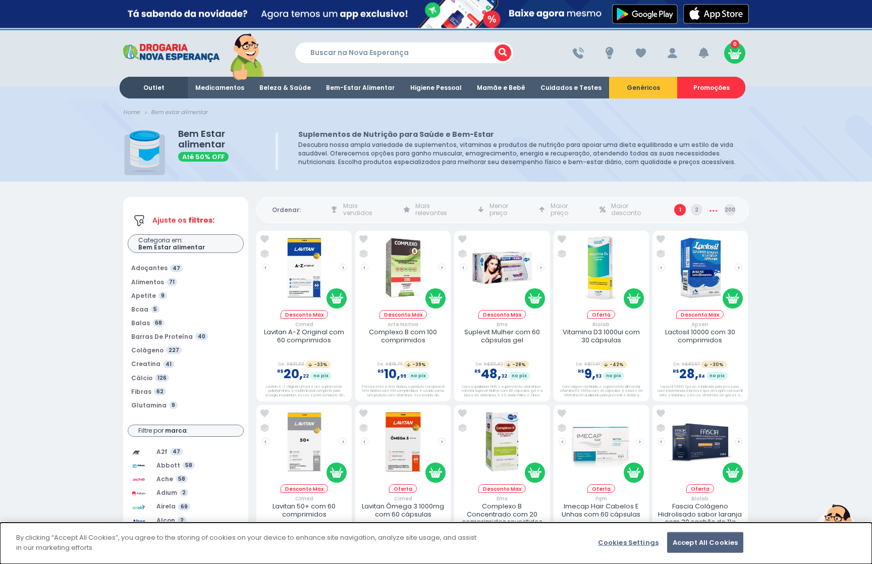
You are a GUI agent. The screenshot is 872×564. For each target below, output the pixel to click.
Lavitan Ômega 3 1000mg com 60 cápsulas (403, 510)
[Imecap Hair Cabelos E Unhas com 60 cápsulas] (601, 446)
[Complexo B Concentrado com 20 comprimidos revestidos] (502, 446)
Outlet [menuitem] (154, 87)
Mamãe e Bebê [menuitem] (501, 87)
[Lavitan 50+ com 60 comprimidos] (304, 446)
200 (730, 210)
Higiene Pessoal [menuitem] (436, 87)
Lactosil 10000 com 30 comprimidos (700, 336)
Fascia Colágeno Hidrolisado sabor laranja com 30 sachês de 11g (700, 514)
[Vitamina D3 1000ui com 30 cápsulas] (601, 272)
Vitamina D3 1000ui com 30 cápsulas (601, 336)
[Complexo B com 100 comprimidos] (403, 272)
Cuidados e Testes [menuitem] (571, 87)
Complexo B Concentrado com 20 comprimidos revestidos (502, 514)
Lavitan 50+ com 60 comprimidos (304, 510)
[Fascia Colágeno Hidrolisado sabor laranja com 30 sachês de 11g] (700, 446)
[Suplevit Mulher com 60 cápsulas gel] (502, 272)
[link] (264, 239)
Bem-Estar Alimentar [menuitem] (360, 87)
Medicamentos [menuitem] (219, 87)
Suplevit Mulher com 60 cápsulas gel (502, 336)
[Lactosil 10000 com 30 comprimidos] (700, 272)
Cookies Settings (628, 542)
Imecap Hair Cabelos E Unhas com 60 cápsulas (601, 510)
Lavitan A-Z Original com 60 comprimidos (304, 336)
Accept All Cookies (705, 542)
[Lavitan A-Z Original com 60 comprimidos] (304, 272)
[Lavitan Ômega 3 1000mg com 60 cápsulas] (403, 446)
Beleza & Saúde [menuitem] (285, 87)
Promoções (711, 87)
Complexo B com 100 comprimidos (403, 336)
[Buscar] (503, 52)
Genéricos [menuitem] (643, 87)
